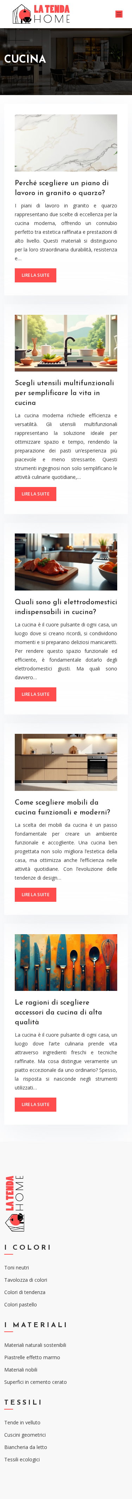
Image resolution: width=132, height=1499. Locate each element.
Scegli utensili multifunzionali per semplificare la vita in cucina (64, 393)
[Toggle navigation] (119, 14)
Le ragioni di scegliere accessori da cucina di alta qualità (58, 1012)
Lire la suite (35, 275)
